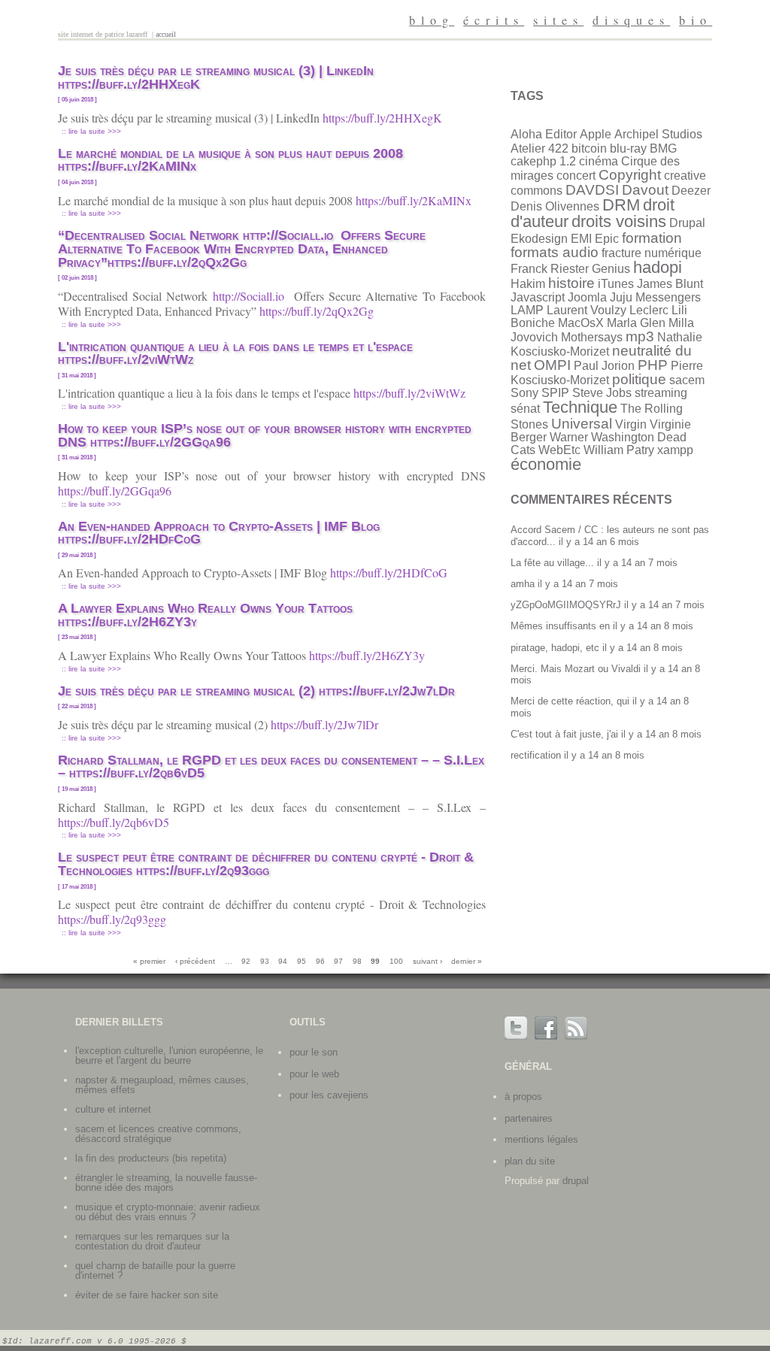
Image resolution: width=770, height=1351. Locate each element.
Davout (645, 190)
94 (282, 961)
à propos (523, 1096)
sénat (525, 408)
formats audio (555, 252)
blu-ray (628, 148)
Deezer (691, 190)
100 (396, 961)
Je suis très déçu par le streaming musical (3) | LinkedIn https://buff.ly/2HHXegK (216, 77)
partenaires (529, 1118)
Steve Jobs (602, 392)
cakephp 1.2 (543, 161)
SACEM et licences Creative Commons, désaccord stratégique (158, 1133)
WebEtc (559, 450)
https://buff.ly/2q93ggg (114, 919)
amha (523, 583)
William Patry (619, 450)
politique (639, 379)
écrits (493, 20)
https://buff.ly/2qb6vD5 (115, 822)
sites (558, 20)
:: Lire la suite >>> (91, 131)
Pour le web (314, 1074)
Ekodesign (539, 238)
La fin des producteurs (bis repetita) (150, 1158)
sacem (687, 380)
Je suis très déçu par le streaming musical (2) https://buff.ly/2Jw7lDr (258, 690)
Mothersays (592, 337)
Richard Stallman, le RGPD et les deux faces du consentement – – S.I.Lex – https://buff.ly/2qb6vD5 (271, 767)
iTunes (616, 283)
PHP (653, 365)
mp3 (640, 336)
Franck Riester (550, 268)
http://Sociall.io (251, 296)
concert (576, 175)
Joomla (587, 297)
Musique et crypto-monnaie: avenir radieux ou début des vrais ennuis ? (167, 1211)
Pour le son (314, 1052)
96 (320, 961)
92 (245, 961)
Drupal (687, 223)
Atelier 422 (539, 148)
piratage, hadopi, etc (555, 647)
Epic (607, 238)
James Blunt (670, 283)
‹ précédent (195, 961)
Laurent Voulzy (586, 310)
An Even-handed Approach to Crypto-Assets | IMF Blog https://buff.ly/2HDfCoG (219, 533)
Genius (611, 268)
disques (631, 20)
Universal (581, 424)
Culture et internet (113, 1109)
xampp (675, 450)
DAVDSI (592, 190)
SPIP (555, 392)
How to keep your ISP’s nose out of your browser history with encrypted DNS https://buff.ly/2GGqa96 (264, 435)
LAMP (527, 310)
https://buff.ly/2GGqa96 (116, 490)
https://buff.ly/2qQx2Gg (318, 311)
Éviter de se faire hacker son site (146, 1295)
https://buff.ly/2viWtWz (411, 393)
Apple (595, 134)
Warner (569, 437)
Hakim (528, 283)
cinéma (598, 161)
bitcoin (589, 148)
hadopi (657, 267)
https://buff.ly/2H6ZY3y (369, 655)
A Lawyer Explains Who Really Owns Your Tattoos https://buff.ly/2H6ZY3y (205, 615)
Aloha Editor (544, 134)
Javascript (538, 297)
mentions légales (541, 1139)
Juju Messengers (655, 297)
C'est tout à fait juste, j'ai (564, 734)
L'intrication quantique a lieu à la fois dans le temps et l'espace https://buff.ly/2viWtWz (235, 353)
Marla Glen (636, 323)
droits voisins (618, 221)
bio (695, 20)
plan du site (530, 1161)
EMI (581, 238)
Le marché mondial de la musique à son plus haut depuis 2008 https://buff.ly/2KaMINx (230, 160)
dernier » (466, 961)
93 (264, 961)
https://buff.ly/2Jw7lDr (326, 724)
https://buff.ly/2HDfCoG (390, 572)
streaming (661, 392)
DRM (621, 204)
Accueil (166, 34)
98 (357, 961)
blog (431, 20)
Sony (524, 392)
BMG (663, 148)
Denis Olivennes (555, 206)
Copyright (630, 175)
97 (338, 961)
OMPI (552, 365)
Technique (580, 407)
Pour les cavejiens (329, 1095)
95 (301, 961)
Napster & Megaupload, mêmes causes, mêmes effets (162, 1084)
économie (546, 464)
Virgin (631, 424)
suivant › (427, 961)
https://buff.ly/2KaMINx (415, 200)
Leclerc (648, 310)
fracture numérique (652, 253)
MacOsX (581, 323)
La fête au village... (552, 562)
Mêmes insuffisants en (560, 626)
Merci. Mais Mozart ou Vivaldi (576, 668)
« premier (149, 961)
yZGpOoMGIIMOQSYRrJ (566, 604)
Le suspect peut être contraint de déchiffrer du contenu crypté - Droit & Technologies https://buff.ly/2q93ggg (266, 864)
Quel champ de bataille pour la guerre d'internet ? (155, 1270)
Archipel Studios (658, 134)
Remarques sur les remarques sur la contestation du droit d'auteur (152, 1241)
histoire (571, 283)
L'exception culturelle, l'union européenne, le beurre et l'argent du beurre (169, 1055)
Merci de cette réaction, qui (570, 701)
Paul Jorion (604, 365)
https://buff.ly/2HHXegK (384, 118)
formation (652, 238)
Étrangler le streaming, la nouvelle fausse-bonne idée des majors (166, 1182)
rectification (536, 755)
